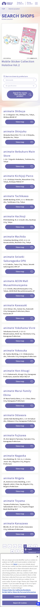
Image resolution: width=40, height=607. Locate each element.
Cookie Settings (20, 597)
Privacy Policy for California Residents (16, 590)
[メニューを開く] (36, 3)
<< (4, 546)
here (15, 564)
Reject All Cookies (20, 603)
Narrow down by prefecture (17, 76)
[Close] (37, 556)
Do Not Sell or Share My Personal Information (19, 592)
